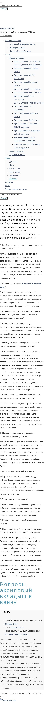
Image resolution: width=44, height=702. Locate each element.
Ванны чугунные (16, 58)
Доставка (13, 162)
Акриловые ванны (17, 155)
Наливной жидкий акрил (20, 51)
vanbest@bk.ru (17, 627)
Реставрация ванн (13, 41)
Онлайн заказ (6, 35)
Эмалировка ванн (17, 48)
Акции (7, 186)
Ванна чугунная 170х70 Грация (27, 89)
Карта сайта (14, 172)
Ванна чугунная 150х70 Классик (28, 65)
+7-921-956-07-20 (7, 28)
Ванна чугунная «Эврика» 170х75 (29, 103)
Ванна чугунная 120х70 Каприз (27, 61)
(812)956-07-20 (11, 624)
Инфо (7, 158)
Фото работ (14, 175)
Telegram (18, 634)
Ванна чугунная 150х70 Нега (26, 120)
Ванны (8, 54)
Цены (11, 165)
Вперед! (4, 9)
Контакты (9, 182)
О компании (14, 168)
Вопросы (13, 179)
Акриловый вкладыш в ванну (22, 44)
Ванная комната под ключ (16, 189)
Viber (25, 634)
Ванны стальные (16, 151)
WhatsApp (9, 634)
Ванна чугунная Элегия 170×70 (27, 92)
